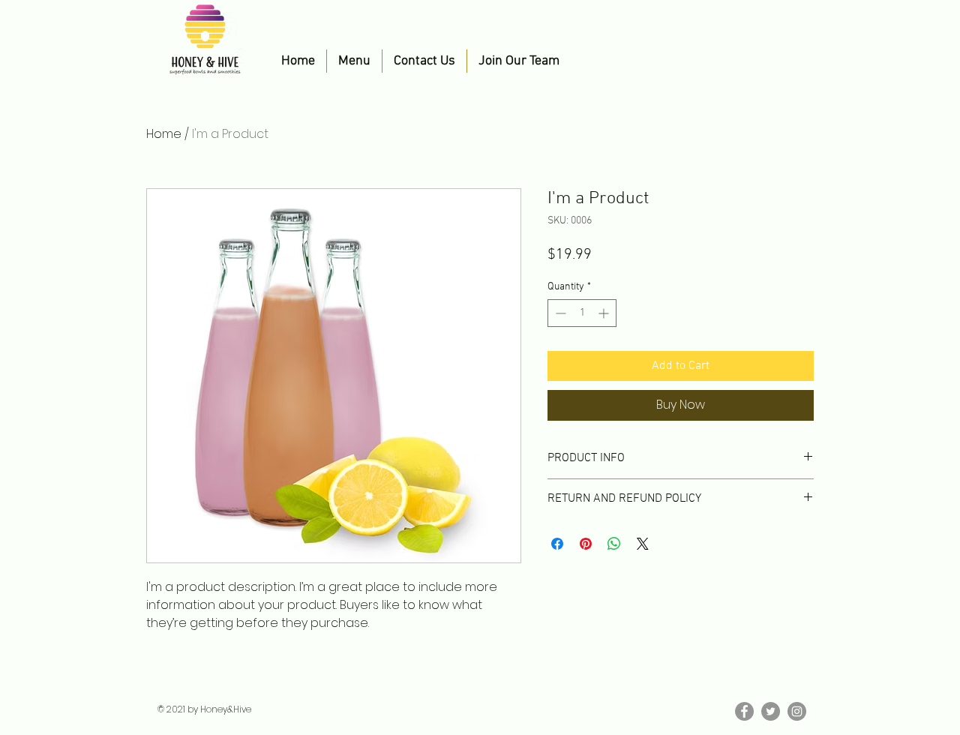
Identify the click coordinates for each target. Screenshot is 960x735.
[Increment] (605, 313)
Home (164, 133)
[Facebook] (744, 711)
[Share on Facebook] (557, 544)
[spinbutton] (582, 313)
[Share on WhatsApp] (614, 544)
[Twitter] (770, 711)
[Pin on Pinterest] (586, 544)
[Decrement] (559, 313)
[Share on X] (643, 544)
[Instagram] (797, 711)
